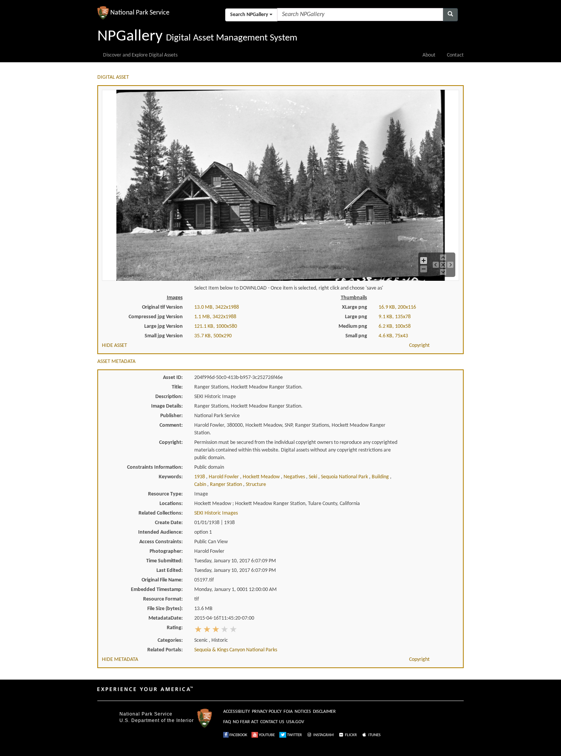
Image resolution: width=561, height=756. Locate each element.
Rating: (175, 628)
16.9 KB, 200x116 (397, 307)
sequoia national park (345, 477)
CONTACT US (272, 722)
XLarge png (354, 307)
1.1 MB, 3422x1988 (215, 317)
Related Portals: (165, 650)
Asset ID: (173, 377)
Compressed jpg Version (156, 317)
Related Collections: (161, 513)
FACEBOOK (238, 735)
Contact (455, 55)
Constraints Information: (155, 467)
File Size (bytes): (165, 609)
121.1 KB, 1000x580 (215, 326)
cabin (200, 484)
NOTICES (303, 711)
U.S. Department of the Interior (156, 720)
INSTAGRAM (323, 735)
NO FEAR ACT (245, 722)
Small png (356, 336)
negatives (295, 477)
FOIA (288, 711)
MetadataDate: (165, 618)
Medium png (353, 326)
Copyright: (171, 442)
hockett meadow (262, 477)
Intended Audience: (160, 532)
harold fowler (224, 477)
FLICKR (350, 735)
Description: (169, 397)
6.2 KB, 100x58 (395, 326)
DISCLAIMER (324, 711)
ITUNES (374, 735)
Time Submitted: (164, 561)
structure (256, 484)
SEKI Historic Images (216, 513)
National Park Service (145, 714)
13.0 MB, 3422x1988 (216, 307)
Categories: (170, 640)
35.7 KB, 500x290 (213, 336)
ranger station (226, 484)
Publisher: (171, 416)
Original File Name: (162, 580)
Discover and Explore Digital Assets (140, 55)
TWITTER (294, 735)
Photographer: (166, 551)
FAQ (227, 722)
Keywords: (171, 477)
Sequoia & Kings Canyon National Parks (235, 650)
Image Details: (167, 406)
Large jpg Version (163, 326)
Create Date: (169, 523)
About (428, 55)
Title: (177, 387)
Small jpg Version (164, 336)
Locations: (171, 504)
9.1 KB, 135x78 (395, 317)
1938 (200, 477)
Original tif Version (162, 307)
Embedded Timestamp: (157, 589)
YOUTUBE (266, 735)
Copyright (419, 345)
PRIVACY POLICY (267, 711)
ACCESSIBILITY (236, 711)
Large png (356, 317)
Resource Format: (163, 599)
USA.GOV (295, 722)
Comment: (171, 425)
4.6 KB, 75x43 (393, 336)
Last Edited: (169, 570)
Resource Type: (165, 494)
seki (313, 477)
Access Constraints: (161, 542)
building (381, 477)
